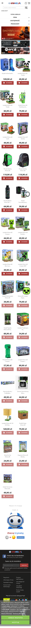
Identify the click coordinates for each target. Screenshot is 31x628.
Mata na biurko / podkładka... (7, 392)
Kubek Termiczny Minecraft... (7, 487)
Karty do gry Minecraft (7, 455)
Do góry (15, 510)
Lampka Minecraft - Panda (23, 74)
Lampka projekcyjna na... (23, 328)
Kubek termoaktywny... (22, 201)
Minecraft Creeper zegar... (23, 296)
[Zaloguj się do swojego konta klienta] (26, 3)
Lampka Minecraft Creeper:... (23, 360)
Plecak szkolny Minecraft (8, 169)
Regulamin (6, 577)
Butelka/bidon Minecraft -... (8, 201)
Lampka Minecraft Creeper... (7, 233)
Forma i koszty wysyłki (20, 590)
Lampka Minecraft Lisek (7, 137)
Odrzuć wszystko (15, 618)
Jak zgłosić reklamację (19, 586)
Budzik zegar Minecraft (22, 424)
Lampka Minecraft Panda (7, 106)
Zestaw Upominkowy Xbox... (23, 392)
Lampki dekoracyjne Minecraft (7, 296)
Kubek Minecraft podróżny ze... (22, 106)
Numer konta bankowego (6, 585)
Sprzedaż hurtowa (8, 582)
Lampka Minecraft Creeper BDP (23, 265)
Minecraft (4, 10)
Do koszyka (7, 83)
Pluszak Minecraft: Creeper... (8, 360)
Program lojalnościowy (19, 578)
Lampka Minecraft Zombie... (23, 233)
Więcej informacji (6, 613)
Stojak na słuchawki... (7, 73)
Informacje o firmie (8, 580)
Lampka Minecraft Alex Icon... (7, 265)
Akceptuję (15, 622)
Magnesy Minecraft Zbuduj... (23, 455)
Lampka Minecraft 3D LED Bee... (7, 424)
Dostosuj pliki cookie (19, 613)
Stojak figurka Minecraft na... (8, 328)
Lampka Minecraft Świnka (23, 137)
